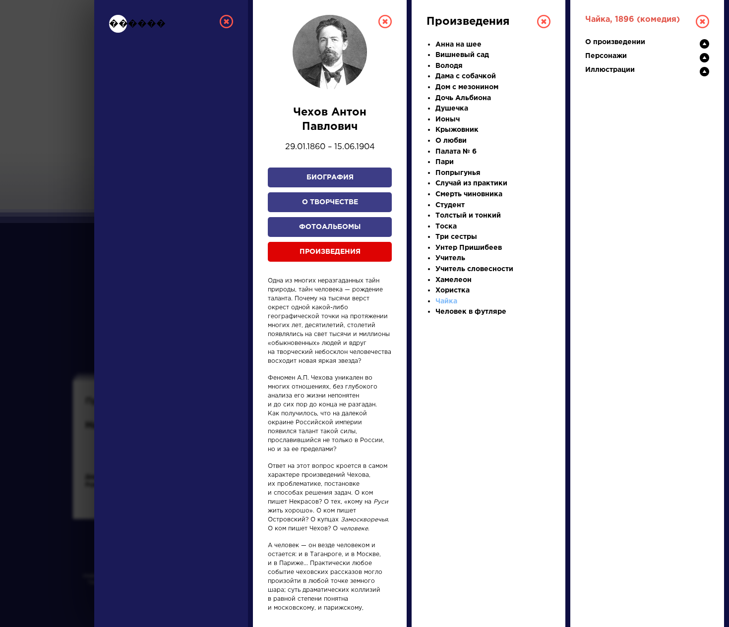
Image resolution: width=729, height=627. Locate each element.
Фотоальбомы (330, 227)
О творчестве (330, 202)
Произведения (330, 252)
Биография (330, 177)
